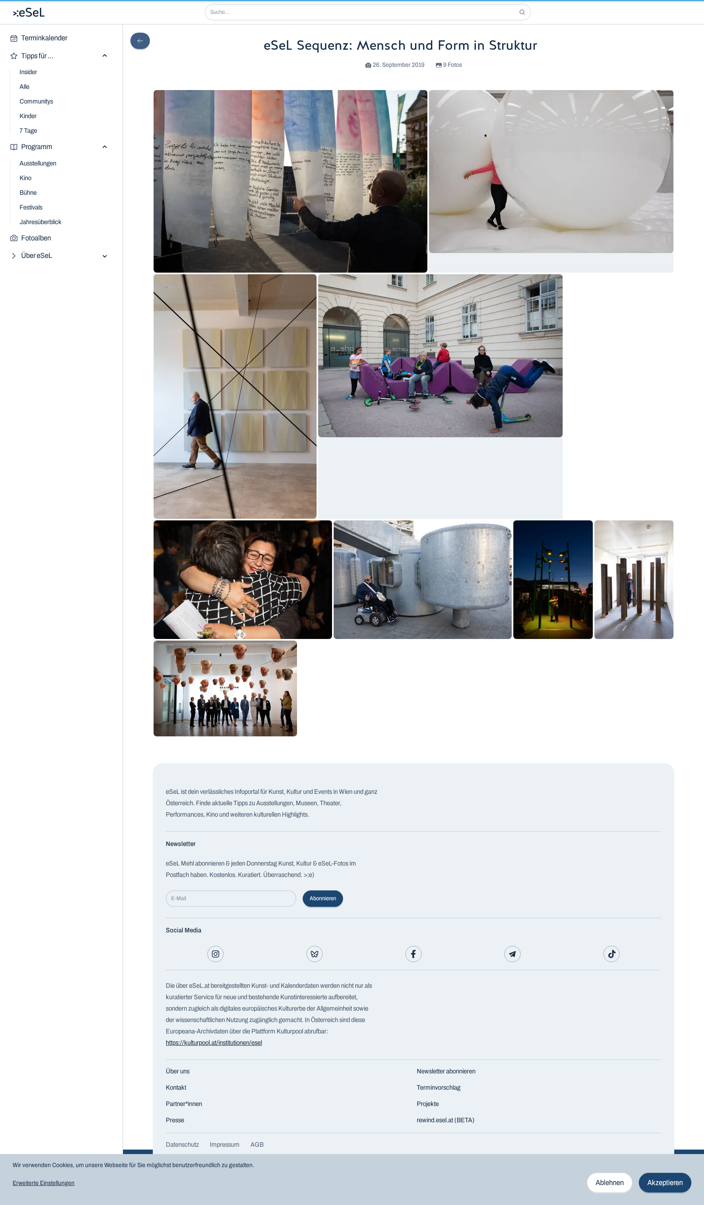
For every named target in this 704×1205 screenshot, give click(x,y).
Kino (25, 177)
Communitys (36, 101)
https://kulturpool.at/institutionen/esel (214, 1042)
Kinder (28, 115)
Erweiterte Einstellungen (44, 1183)
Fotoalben (36, 238)
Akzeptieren (665, 1183)
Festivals (31, 207)
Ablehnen (610, 1183)
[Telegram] (512, 954)
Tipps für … (37, 56)
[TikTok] (611, 954)
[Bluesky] (314, 954)
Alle (24, 86)
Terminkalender (44, 38)
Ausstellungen (38, 163)
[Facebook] (413, 954)
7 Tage (28, 130)
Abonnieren (323, 898)
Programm (36, 147)
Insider (28, 71)
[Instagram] (215, 954)
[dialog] (352, 1179)
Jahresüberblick (41, 221)
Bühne (28, 192)
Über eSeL (36, 255)
